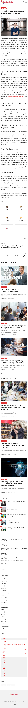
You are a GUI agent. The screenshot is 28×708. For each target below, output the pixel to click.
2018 (3, 676)
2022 (3, 665)
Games (2, 609)
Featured (3, 600)
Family (2, 595)
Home (2, 614)
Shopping (3, 628)
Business (4, 8)
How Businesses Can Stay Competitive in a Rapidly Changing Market (13, 327)
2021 (3, 668)
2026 (3, 639)
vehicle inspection (10, 685)
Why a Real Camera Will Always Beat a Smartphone (16, 502)
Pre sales (3, 685)
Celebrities (3, 583)
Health (2, 612)
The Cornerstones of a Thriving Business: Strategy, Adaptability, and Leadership (13, 407)
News (2, 621)
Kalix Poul (4, 298)
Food (2, 605)
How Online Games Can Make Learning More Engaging (16, 515)
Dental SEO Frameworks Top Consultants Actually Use (10, 290)
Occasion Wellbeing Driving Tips (17, 256)
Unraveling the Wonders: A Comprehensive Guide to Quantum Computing (12, 445)
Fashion (3, 597)
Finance (3, 602)
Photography (4, 626)
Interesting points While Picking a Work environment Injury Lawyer (13, 246)
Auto (2, 578)
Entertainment (4, 593)
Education (3, 590)
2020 (3, 671)
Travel (2, 633)
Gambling (3, 607)
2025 (3, 658)
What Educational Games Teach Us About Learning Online (16, 508)
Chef (2, 586)
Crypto (2, 588)
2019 (3, 673)
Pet (2, 623)
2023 (3, 663)
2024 (3, 660)
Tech (2, 631)
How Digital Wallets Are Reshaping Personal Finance (15, 528)
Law (2, 616)
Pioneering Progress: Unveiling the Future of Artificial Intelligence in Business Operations (12, 484)
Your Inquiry (14, 704)
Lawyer (2, 619)
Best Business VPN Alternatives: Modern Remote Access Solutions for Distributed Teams (12, 561)
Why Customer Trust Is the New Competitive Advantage (15, 521)
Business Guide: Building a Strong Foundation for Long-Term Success (12, 362)
